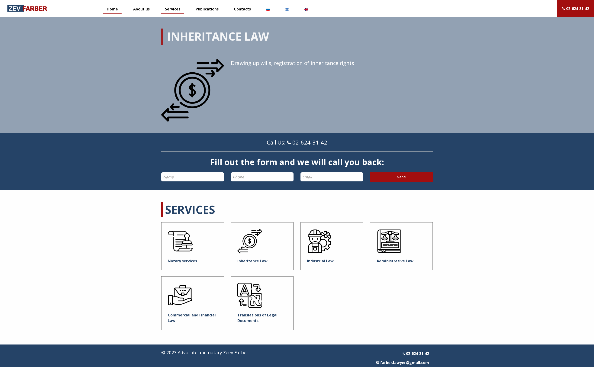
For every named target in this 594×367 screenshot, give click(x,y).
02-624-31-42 (417, 353)
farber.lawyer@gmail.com (404, 362)
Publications (207, 9)
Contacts (242, 9)
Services (172, 9)
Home (112, 9)
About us (141, 9)
